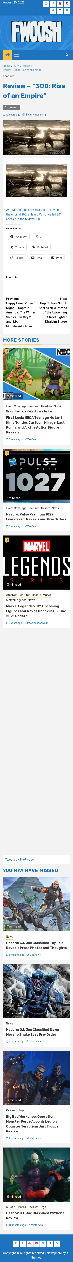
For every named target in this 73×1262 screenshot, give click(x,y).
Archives (11, 595)
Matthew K (35, 954)
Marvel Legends (16, 600)
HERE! (38, 219)
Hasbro (45, 508)
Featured (9, 76)
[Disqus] (36, 688)
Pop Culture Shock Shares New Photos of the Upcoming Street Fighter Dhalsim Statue (53, 310)
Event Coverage (16, 406)
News (9, 411)
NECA (57, 406)
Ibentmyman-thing (36, 114)
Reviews (11, 1110)
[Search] (67, 55)
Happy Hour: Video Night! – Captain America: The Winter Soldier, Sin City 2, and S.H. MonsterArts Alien (20, 312)
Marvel (47, 595)
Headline (46, 406)
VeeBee (31, 439)
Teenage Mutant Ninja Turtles (34, 411)
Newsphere (54, 1253)
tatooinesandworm (37, 623)
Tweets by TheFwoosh (20, 859)
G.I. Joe (10, 1207)
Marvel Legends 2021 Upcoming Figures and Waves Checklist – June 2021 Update (36, 611)
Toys (21, 1110)
